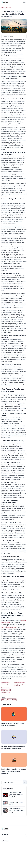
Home (3, 7)
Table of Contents (8, 36)
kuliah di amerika (11, 699)
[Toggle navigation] (24, 2)
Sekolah (8, 7)
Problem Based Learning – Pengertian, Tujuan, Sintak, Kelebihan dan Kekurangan (13, 771)
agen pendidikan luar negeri (9, 627)
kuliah (3, 699)
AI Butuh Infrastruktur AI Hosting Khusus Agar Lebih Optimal (19, 684)
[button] (26, 834)
